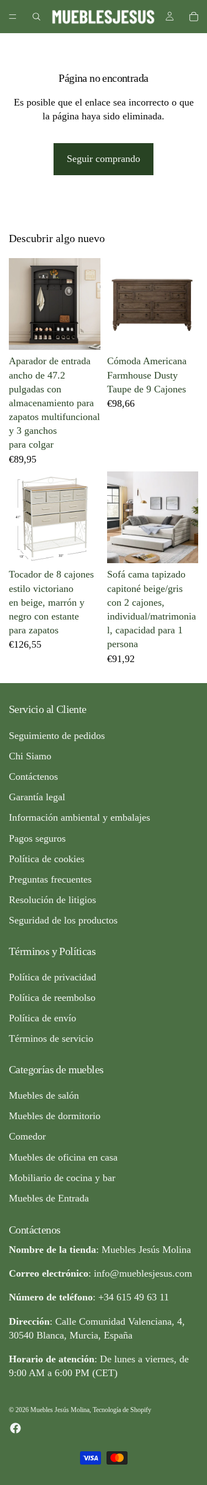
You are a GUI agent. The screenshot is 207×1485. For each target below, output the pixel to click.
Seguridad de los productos (63, 920)
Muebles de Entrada (49, 1198)
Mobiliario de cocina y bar (62, 1177)
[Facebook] (15, 1427)
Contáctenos (33, 776)
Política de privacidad (52, 977)
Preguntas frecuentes (50, 879)
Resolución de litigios (52, 899)
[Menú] (12, 16)
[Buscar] (36, 16)
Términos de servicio (51, 1038)
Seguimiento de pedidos (57, 735)
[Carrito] (194, 16)
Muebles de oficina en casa (63, 1156)
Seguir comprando (103, 158)
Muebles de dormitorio (54, 1115)
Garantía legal (37, 796)
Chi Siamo (30, 756)
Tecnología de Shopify (122, 1410)
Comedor (27, 1136)
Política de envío (42, 1018)
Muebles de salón (44, 1095)
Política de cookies (46, 858)
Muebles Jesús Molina (59, 1410)
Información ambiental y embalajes (79, 817)
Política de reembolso (52, 997)
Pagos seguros (37, 837)
